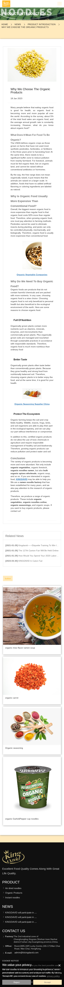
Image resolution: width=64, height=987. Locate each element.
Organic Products (13, 893)
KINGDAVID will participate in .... (21, 912)
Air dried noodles (13, 888)
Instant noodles (12, 897)
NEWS (18, 24)
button (8, 578)
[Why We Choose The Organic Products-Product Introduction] (13, 858)
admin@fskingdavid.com (26, 952)
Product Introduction (42, 24)
